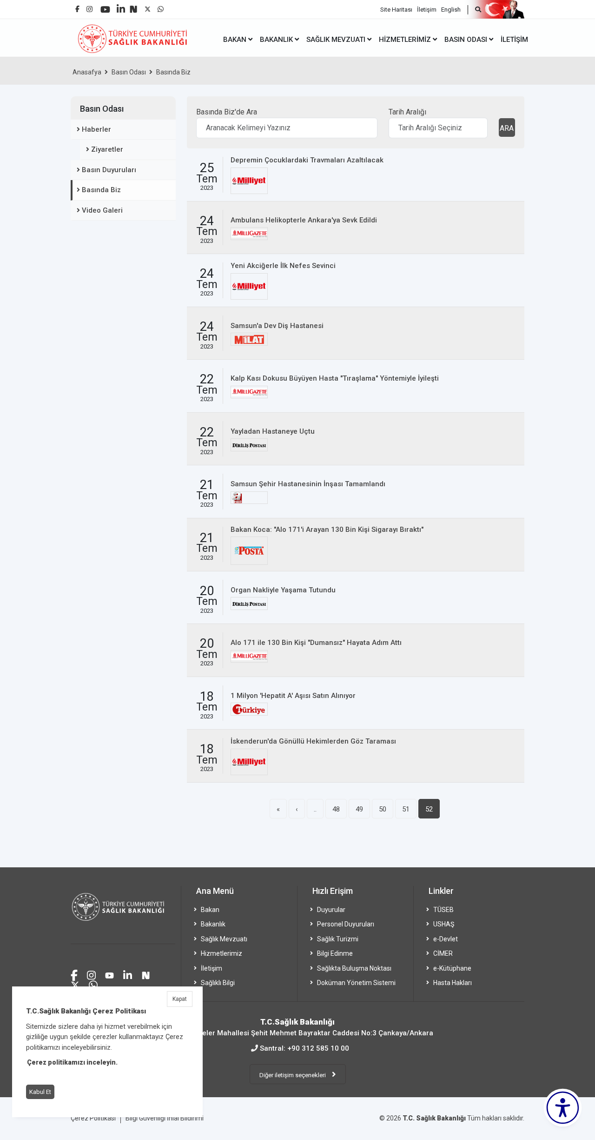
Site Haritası (396, 9)
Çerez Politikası (93, 1118)
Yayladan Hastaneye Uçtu (273, 431)
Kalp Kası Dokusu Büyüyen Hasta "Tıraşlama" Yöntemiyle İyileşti (335, 378)
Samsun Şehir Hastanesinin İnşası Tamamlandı (308, 484)
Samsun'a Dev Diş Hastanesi (277, 326)
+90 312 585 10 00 (318, 1048)
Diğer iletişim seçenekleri (293, 1075)
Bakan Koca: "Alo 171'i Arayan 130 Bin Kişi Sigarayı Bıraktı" (327, 529)
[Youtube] (105, 6)
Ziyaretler (107, 149)
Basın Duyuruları (109, 170)
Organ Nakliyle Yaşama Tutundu (283, 590)
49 (359, 809)
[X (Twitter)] (148, 6)
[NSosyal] (133, 6)
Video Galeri (102, 210)
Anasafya (87, 72)
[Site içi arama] (474, 9)
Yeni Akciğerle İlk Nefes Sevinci (283, 266)
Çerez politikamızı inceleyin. (72, 1062)
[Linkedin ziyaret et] (127, 974)
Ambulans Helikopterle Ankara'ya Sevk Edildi (304, 220)
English (451, 9)
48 (336, 809)
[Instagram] (89, 6)
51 (406, 809)
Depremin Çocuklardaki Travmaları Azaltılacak (307, 160)
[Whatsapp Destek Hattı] (93, 983)
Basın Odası (129, 72)
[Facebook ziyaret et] (74, 974)
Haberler (96, 129)
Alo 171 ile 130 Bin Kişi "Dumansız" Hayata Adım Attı (316, 642)
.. (315, 809)
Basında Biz (173, 72)
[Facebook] (77, 5)
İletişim (426, 9)
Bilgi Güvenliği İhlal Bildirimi (165, 1118)
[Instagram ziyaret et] (91, 974)
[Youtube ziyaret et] (109, 974)
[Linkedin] (121, 5)
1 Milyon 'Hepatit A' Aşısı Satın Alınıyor (293, 695)
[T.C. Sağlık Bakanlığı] (123, 915)
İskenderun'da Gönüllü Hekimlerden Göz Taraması (313, 741)
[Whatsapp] (161, 6)
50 (382, 809)
